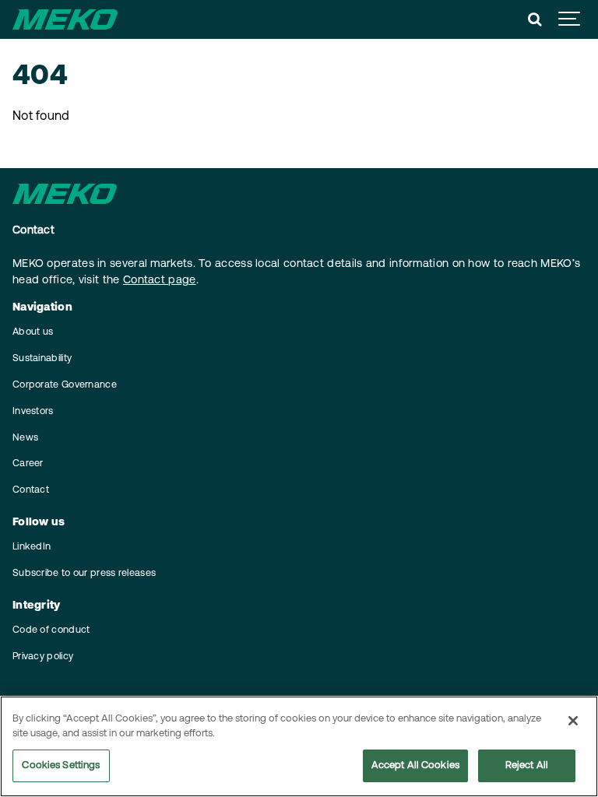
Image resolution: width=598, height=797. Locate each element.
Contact (30, 490)
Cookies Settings (61, 765)
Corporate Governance (64, 385)
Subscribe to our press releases (84, 573)
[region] (299, 746)
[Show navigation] (570, 19)
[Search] (534, 19)
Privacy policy (42, 657)
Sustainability (42, 358)
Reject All (526, 765)
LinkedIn (31, 547)
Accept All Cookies (415, 765)
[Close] (573, 721)
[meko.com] (65, 19)
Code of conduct (51, 630)
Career (28, 464)
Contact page (159, 280)
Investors (33, 411)
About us (32, 332)
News (25, 438)
